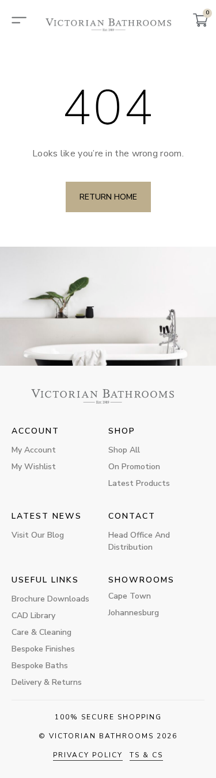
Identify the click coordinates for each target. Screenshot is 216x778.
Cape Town (129, 596)
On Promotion (134, 466)
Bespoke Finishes (43, 648)
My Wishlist (34, 466)
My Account (34, 449)
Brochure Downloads (50, 598)
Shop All (124, 449)
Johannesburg (133, 612)
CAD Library (33, 615)
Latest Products (139, 483)
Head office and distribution (139, 541)
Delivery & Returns (47, 682)
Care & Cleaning (41, 632)
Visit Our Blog (38, 535)
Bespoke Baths (40, 665)
